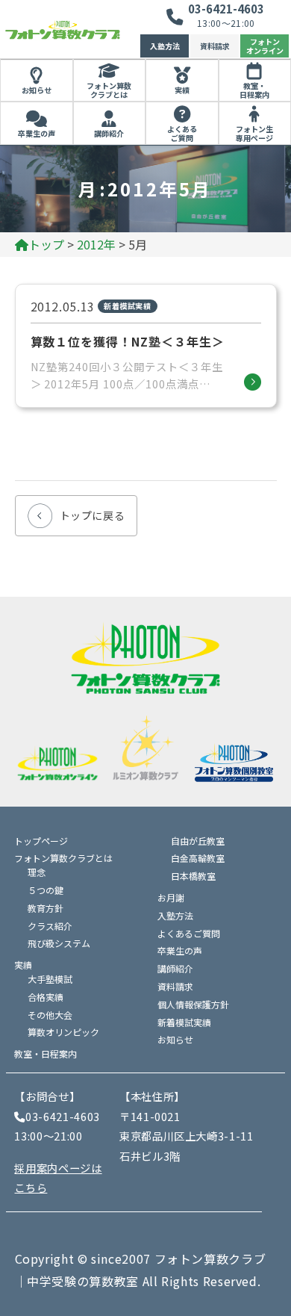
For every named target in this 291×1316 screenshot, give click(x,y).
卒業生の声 (36, 133)
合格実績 (45, 996)
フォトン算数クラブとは (109, 90)
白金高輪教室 (198, 857)
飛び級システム (59, 943)
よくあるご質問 (182, 133)
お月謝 (170, 897)
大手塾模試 (50, 978)
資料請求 (215, 46)
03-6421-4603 (226, 8)
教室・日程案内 (45, 1053)
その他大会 (50, 1014)
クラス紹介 (50, 925)
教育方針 (45, 907)
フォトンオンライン (265, 46)
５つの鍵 (45, 890)
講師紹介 (109, 133)
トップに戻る (92, 515)
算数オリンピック (63, 1031)
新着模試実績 (184, 1022)
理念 (37, 872)
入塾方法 (165, 46)
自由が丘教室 (198, 840)
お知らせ (36, 90)
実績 (182, 90)
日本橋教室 (193, 875)
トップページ (41, 840)
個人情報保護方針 (193, 1004)
